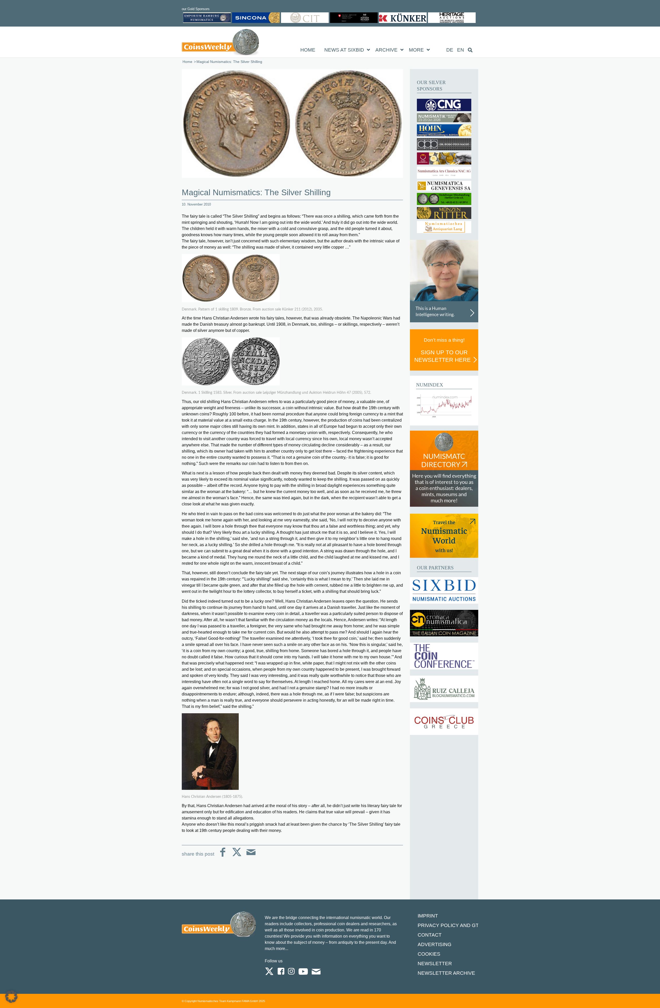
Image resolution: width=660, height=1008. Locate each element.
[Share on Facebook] (222, 856)
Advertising (434, 944)
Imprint (428, 916)
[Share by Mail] (251, 856)
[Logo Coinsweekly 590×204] (220, 43)
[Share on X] (237, 856)
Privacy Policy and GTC (450, 925)
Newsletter (435, 963)
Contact (430, 935)
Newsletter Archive (446, 973)
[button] (11, 996)
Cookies (429, 954)
